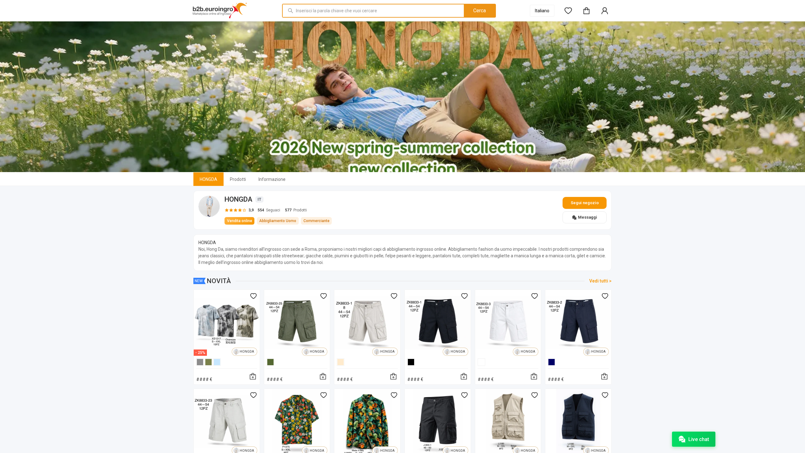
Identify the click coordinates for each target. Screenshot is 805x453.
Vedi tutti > (600, 281)
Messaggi (587, 217)
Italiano (542, 10)
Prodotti (238, 179)
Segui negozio (585, 202)
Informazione (272, 179)
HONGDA (208, 179)
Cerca (479, 11)
